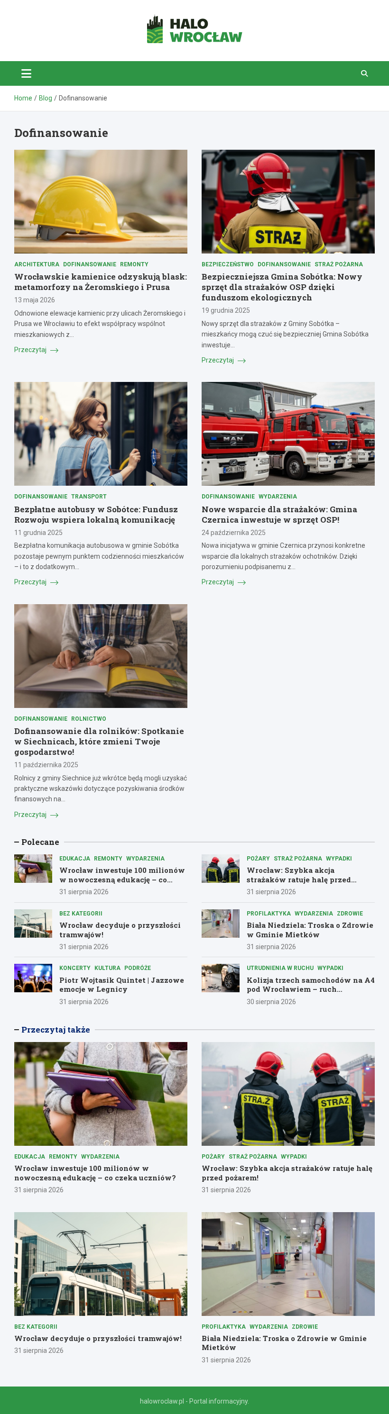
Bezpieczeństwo (228, 264)
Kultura (107, 968)
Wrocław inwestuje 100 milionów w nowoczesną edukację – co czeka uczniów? (122, 879)
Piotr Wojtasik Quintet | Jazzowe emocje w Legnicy (121, 984)
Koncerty (75, 968)
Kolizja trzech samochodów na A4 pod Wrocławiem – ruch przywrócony (311, 989)
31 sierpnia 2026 (84, 892)
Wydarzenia (278, 496)
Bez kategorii (80, 913)
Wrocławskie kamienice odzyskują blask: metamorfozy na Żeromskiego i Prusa (100, 281)
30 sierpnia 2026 (271, 1002)
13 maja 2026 (34, 300)
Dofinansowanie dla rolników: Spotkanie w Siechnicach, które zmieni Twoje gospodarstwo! (99, 741)
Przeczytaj (31, 350)
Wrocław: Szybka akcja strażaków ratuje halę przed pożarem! (299, 879)
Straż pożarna (339, 264)
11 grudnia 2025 (38, 532)
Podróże (137, 968)
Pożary (258, 858)
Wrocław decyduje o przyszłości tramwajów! (120, 929)
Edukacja (74, 858)
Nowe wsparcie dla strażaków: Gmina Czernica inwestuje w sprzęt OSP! (279, 514)
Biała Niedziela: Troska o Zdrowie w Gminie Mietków (310, 929)
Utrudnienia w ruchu (280, 968)
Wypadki (339, 858)
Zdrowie (350, 913)
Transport (89, 496)
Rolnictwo (88, 719)
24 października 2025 (234, 532)
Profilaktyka (269, 913)
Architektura (36, 264)
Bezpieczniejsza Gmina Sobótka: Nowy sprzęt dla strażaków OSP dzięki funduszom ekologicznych (282, 287)
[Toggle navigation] (26, 73)
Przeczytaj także (55, 1029)
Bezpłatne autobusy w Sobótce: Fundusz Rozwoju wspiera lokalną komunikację (96, 514)
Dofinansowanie (89, 264)
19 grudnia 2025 (226, 310)
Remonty (134, 264)
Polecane (40, 841)
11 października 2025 (46, 765)
